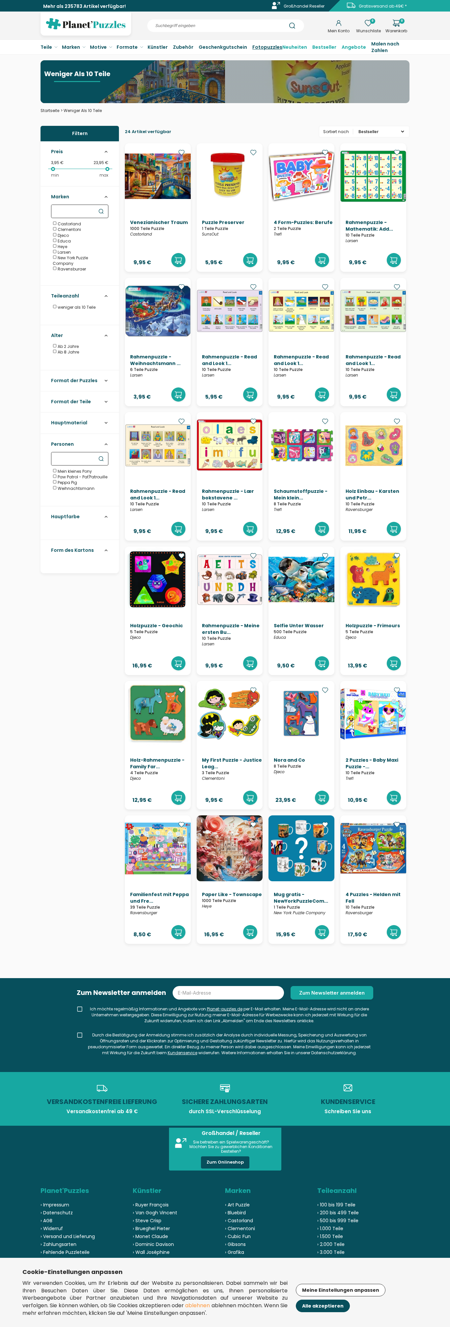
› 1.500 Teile (330, 1236)
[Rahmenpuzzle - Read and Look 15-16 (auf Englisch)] (301, 342)
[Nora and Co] (301, 745)
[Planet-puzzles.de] (85, 29)
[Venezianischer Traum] (158, 207)
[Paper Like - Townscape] (230, 879)
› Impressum (55, 1204)
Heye (62, 246)
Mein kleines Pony (74, 471)
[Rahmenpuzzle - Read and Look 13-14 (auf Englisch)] (230, 342)
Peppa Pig (67, 482)
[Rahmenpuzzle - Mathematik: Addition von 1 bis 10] (373, 207)
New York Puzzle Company (70, 260)
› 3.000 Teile (331, 1252)
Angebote (354, 47)
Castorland (69, 224)
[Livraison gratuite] (351, 8)
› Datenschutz (57, 1212)
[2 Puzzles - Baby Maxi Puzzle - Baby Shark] (373, 745)
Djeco (63, 235)
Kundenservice (182, 1053)
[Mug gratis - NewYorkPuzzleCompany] (301, 879)
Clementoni (69, 229)
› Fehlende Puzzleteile (65, 1252)
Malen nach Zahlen (385, 47)
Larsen (64, 252)
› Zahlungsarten (58, 1244)
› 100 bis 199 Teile (336, 1204)
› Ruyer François (151, 1204)
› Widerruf (52, 1228)
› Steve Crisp (147, 1220)
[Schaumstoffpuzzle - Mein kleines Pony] (301, 476)
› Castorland (239, 1220)
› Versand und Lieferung (68, 1236)
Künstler (158, 47)
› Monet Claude (150, 1236)
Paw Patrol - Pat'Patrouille (82, 477)
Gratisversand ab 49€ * (383, 6)
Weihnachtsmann (76, 488)
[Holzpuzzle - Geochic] (158, 610)
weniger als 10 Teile (76, 307)
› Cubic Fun (238, 1236)
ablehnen (197, 1305)
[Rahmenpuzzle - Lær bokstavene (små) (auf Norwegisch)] (230, 476)
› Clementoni (240, 1228)
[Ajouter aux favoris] (181, 152)
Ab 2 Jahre (68, 346)
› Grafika (234, 1252)
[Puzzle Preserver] (230, 207)
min (55, 175)
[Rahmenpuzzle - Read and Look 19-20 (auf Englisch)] (158, 476)
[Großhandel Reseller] (276, 8)
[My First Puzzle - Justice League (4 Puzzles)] (230, 745)
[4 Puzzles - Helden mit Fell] (373, 879)
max (103, 175)
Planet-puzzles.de (224, 1009)
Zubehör (183, 47)
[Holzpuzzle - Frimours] (373, 610)
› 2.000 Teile (331, 1244)
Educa (64, 241)
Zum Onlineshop (225, 1162)
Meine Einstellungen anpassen (340, 1290)
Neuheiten (294, 47)
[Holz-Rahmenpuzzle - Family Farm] (158, 745)
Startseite (50, 110)
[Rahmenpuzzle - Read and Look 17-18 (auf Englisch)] (373, 342)
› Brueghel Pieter (151, 1228)
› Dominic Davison (153, 1244)
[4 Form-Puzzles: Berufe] (301, 207)
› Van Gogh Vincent (155, 1212)
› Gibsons (235, 1244)
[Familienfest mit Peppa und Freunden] (158, 879)
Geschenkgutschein (223, 47)
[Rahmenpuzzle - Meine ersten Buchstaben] (230, 610)
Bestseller (324, 47)
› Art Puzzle (237, 1204)
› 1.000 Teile (330, 1228)
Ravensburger (71, 269)
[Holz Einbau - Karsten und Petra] (373, 476)
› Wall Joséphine (151, 1252)
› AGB (46, 1220)
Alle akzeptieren (323, 1306)
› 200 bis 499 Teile (338, 1212)
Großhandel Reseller (304, 6)
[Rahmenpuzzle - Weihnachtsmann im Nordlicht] (158, 342)
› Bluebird (235, 1212)
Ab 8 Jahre (68, 352)
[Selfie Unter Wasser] (301, 610)
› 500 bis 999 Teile (337, 1220)
